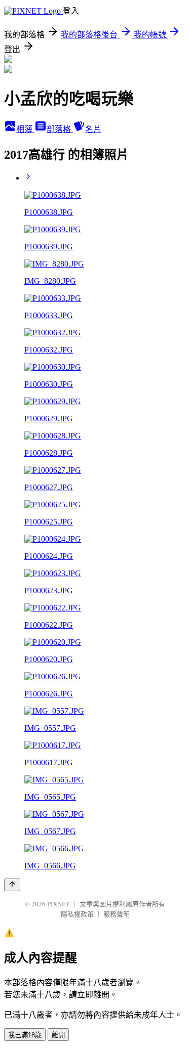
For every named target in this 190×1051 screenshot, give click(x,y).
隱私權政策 (77, 914)
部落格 (60, 129)
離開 (58, 1035)
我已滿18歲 (25, 1035)
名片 (93, 129)
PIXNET (58, 904)
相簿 (25, 129)
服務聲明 (116, 914)
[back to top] (12, 885)
